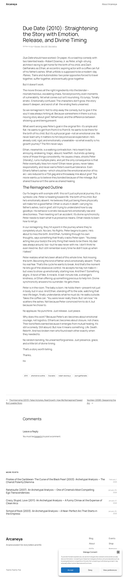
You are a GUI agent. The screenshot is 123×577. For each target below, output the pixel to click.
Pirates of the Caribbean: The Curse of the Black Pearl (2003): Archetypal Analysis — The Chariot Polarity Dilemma (55, 481)
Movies (37, 46)
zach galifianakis (81, 376)
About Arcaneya (109, 4)
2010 (26, 376)
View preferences (110, 570)
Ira (32, 46)
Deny (90, 570)
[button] (118, 552)
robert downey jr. (64, 376)
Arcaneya (11, 4)
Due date (51, 376)
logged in (38, 436)
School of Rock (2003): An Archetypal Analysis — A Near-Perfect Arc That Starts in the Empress (51, 512)
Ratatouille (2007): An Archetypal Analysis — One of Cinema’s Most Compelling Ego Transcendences (50, 491)
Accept (70, 570)
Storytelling (52, 46)
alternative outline (38, 376)
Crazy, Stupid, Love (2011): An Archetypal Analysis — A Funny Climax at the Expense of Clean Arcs (54, 502)
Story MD (44, 46)
